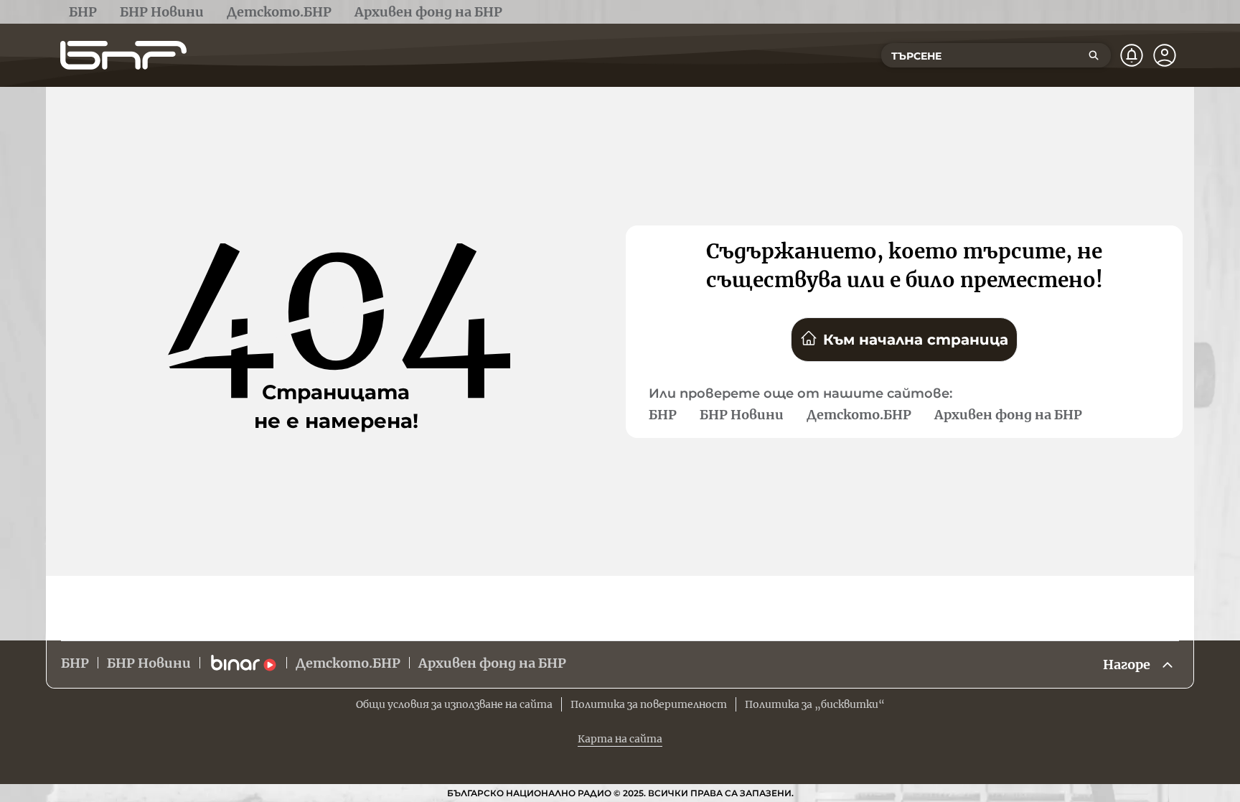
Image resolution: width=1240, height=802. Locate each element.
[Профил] (1164, 55)
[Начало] (123, 55)
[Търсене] (1093, 55)
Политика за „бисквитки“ (815, 704)
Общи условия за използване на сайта (454, 704)
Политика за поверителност (648, 704)
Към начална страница (915, 339)
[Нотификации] (1131, 55)
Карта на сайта (620, 738)
